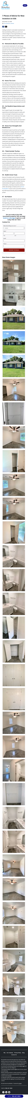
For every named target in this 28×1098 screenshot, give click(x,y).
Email (4, 238)
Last (15, 235)
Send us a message (9, 218)
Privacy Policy (17, 1052)
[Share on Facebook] (3, 26)
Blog (23, 1052)
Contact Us (14, 1054)
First (4, 235)
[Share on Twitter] (6, 26)
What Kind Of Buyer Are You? (10, 226)
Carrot (20, 1083)
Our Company (10, 1052)
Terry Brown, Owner (9, 23)
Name (4, 231)
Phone (5, 243)
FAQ (4, 1052)
